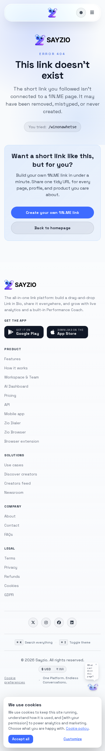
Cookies (11, 585)
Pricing (10, 395)
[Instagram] (46, 622)
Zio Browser (15, 432)
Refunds (12, 576)
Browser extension (21, 441)
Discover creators (20, 474)
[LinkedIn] (72, 622)
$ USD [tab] (46, 669)
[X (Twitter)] (33, 622)
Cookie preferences (14, 680)
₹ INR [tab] (60, 669)
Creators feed (17, 483)
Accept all (20, 739)
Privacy (10, 567)
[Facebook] (59, 622)
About (10, 516)
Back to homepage (52, 227)
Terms (9, 558)
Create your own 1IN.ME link (52, 212)
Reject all (47, 739)
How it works (16, 368)
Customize (73, 739)
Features (12, 358)
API (7, 404)
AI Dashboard (16, 386)
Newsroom (13, 492)
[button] (92, 670)
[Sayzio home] (52, 13)
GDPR (9, 594)
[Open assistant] (93, 687)
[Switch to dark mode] (81, 13)
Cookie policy (77, 728)
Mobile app (14, 413)
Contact (11, 525)
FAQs (8, 534)
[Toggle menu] (92, 12)
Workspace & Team (21, 377)
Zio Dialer (12, 422)
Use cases (13, 465)
